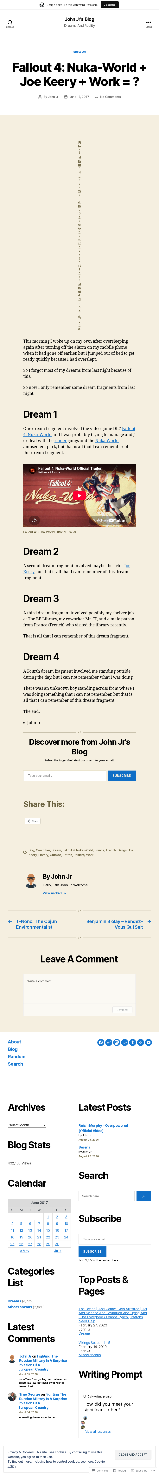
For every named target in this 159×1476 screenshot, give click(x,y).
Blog (12, 1049)
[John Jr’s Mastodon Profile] (116, 1042)
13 (30, 1230)
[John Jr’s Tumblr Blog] (132, 1042)
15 (48, 1230)
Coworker (43, 850)
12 (21, 1230)
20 (30, 1237)
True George (29, 1394)
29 (48, 1244)
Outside (55, 855)
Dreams (79, 52)
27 (30, 1244)
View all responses (98, 1431)
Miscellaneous (20, 1307)
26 (21, 1244)
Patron (67, 855)
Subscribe (121, 776)
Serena (84, 1147)
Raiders (79, 855)
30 (57, 1244)
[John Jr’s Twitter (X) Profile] (140, 1042)
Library (43, 855)
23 (57, 1237)
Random (16, 1056)
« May (24, 1251)
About (14, 1042)
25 (12, 1244)
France (99, 850)
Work (90, 855)
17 (66, 1230)
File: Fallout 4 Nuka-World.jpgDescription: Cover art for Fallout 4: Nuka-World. (79, 236)
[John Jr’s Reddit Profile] (124, 1042)
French (111, 850)
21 (39, 1237)
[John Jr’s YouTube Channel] (148, 1042)
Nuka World (107, 440)
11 (12, 1230)
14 (39, 1230)
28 (39, 1244)
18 (12, 1237)
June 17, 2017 (79, 97)
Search (15, 1064)
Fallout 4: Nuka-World (78, 850)
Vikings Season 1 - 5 (94, 1343)
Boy (31, 850)
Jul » (57, 1251)
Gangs (122, 850)
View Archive (54, 893)
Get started (110, 4)
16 (57, 1230)
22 (48, 1237)
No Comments (110, 97)
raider (60, 440)
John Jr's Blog (79, 19)
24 (66, 1237)
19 (21, 1237)
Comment (122, 1009)
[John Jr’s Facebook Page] (100, 1042)
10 (66, 1224)
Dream (56, 850)
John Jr (53, 97)
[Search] (144, 1196)
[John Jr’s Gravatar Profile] (108, 1042)
